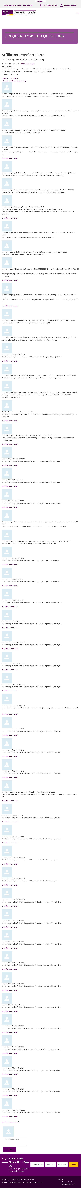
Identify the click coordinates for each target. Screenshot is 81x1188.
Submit (9, 1149)
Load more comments (11, 1122)
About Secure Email (68, 1184)
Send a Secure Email (12, 5)
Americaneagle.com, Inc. (35, 1182)
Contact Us (28, 5)
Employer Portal (50, 5)
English (40, 1)
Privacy (60, 1179)
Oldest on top (20, 81)
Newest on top (9, 81)
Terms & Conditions (68, 1182)
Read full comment (9, 158)
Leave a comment (10, 78)
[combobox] (40, 1)
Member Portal (69, 5)
